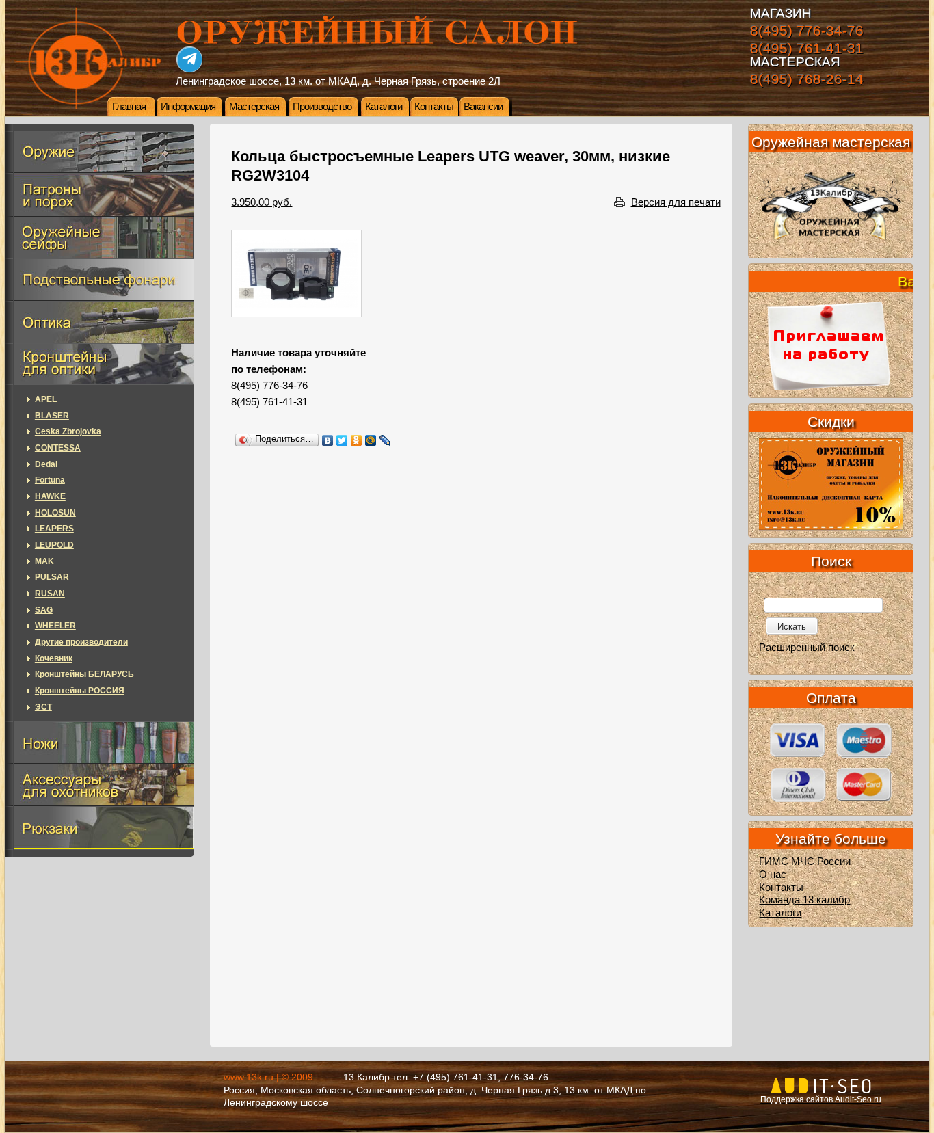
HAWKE (50, 496)
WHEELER (55, 625)
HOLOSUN (55, 513)
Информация (188, 106)
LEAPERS (54, 528)
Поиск (831, 561)
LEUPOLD (54, 545)
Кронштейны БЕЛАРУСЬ (84, 674)
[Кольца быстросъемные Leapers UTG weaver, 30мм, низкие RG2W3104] (296, 273)
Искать (791, 627)
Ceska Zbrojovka (68, 431)
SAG (44, 610)
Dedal (46, 464)
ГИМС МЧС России (805, 861)
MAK (44, 561)
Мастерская (254, 106)
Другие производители (81, 642)
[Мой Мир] (371, 440)
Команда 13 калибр (804, 899)
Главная (129, 106)
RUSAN (50, 593)
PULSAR (52, 577)
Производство (322, 106)
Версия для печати (676, 202)
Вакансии (483, 106)
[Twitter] (342, 440)
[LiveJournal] (385, 440)
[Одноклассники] (356, 440)
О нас (772, 874)
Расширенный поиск (807, 647)
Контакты (433, 106)
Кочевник (53, 658)
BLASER (52, 416)
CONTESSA (58, 448)
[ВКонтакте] (328, 440)
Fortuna (50, 480)
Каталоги (383, 106)
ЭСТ (43, 707)
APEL (46, 399)
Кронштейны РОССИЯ (79, 690)
